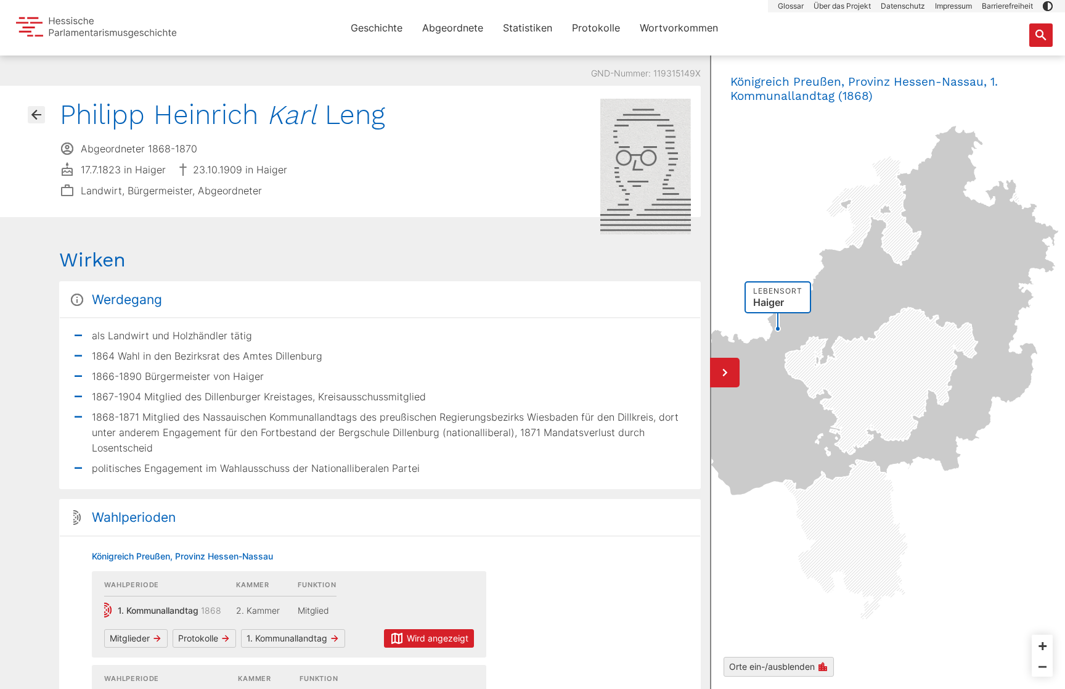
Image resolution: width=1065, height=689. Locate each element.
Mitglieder (130, 638)
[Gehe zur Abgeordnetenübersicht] (36, 114)
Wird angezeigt (437, 638)
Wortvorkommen (679, 28)
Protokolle (596, 28)
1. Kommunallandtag (287, 638)
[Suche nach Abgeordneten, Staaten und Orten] (1041, 35)
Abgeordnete (452, 28)
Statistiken (527, 28)
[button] (1048, 6)
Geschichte (376, 28)
